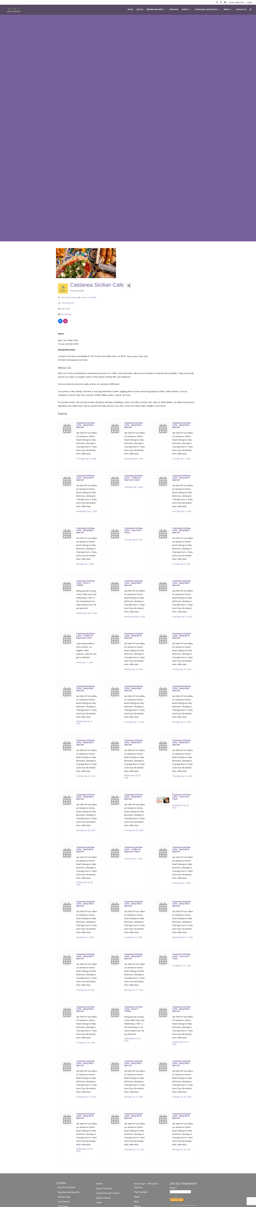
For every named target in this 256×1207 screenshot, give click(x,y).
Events (185, 9)
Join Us (140, 9)
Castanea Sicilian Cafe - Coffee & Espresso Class (133, 477)
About (227, 9)
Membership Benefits (68, 1192)
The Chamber (141, 1192)
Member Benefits (155, 9)
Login (249, 2)
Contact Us (241, 9)
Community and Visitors (206, 9)
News (136, 1196)
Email (173, 1187)
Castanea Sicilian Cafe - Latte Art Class (133, 530)
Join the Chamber (66, 1187)
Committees (64, 1201)
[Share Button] (129, 286)
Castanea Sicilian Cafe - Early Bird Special (85, 425)
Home (130, 9)
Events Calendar (104, 1188)
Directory (173, 9)
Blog (136, 1201)
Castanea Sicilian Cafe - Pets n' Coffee (85, 583)
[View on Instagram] (65, 322)
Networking (64, 1196)
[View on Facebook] (60, 322)
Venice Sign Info (236, 2)
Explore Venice (103, 1197)
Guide (99, 1202)
